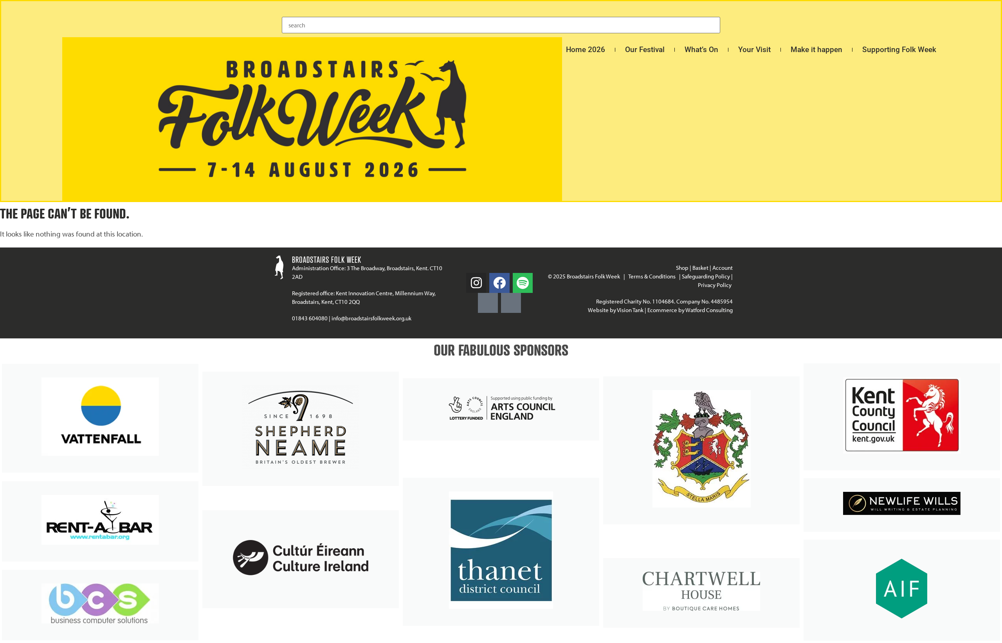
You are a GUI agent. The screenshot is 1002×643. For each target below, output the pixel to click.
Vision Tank (630, 310)
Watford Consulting (709, 310)
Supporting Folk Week (899, 49)
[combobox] (501, 25)
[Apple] (511, 303)
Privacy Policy (715, 285)
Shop (682, 267)
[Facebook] (499, 283)
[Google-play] (488, 303)
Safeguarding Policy (706, 276)
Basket (700, 267)
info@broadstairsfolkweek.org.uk (371, 318)
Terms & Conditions (652, 276)
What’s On (701, 49)
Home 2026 (585, 49)
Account (722, 267)
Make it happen (816, 49)
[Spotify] (523, 283)
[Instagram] (476, 283)
